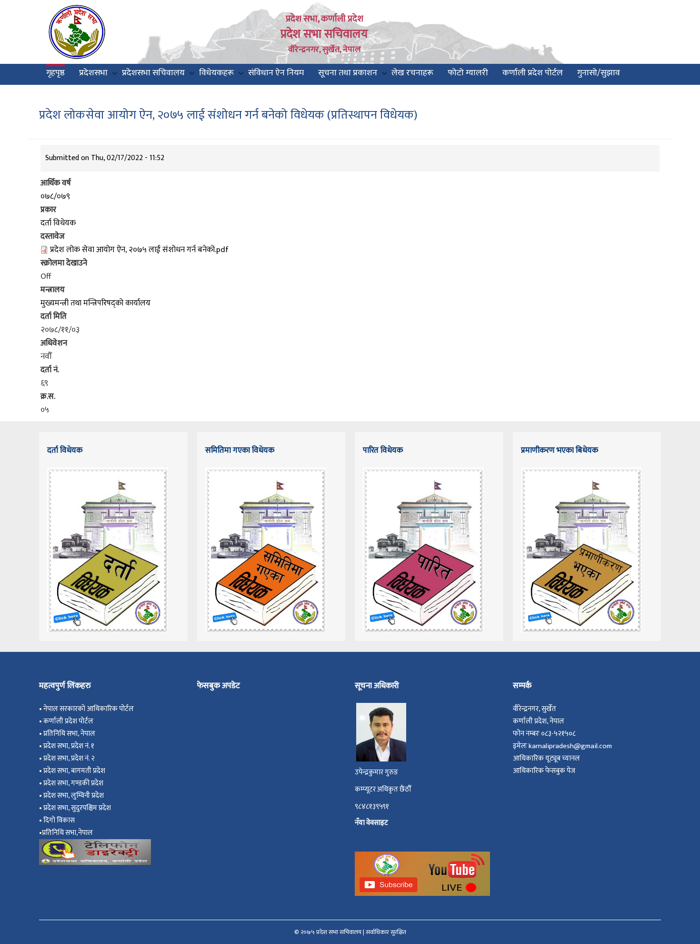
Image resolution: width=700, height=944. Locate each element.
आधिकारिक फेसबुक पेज (544, 771)
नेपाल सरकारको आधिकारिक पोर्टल (88, 709)
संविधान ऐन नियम (276, 73)
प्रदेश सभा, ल (59, 796)
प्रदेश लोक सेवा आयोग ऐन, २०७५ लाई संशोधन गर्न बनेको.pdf (139, 249)
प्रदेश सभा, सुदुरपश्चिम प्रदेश (78, 808)
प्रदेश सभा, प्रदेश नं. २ (70, 758)
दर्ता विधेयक (58, 223)
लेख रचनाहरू (412, 73)
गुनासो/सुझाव (598, 73)
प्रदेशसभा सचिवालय (153, 73)
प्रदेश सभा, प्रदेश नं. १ (70, 746)
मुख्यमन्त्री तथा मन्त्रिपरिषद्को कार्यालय (95, 303)
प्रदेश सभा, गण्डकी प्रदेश (74, 783)
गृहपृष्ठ (55, 73)
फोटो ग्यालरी (468, 73)
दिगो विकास (59, 820)
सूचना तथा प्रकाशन (347, 73)
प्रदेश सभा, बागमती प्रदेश (75, 771)
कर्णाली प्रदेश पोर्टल (532, 73)
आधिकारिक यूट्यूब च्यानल (546, 758)
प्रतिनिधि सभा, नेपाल (69, 734)
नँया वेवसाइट (371, 823)
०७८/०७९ (55, 196)
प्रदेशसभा (93, 73)
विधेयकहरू (216, 73)
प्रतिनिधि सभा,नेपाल (67, 833)
